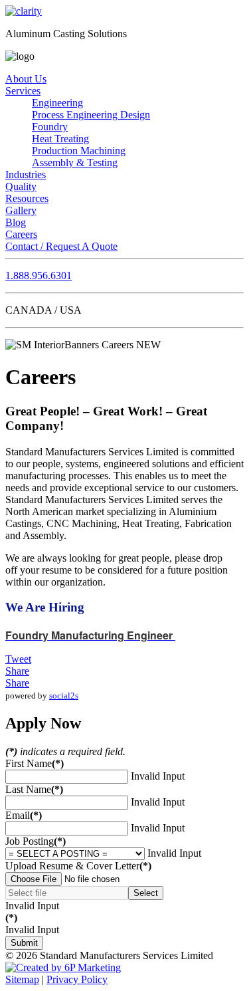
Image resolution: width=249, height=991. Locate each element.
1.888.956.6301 (38, 275)
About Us (25, 78)
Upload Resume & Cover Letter (78, 865)
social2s (63, 696)
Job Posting (35, 841)
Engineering (57, 102)
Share (17, 671)
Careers (21, 234)
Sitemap (22, 979)
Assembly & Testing (75, 162)
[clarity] (23, 11)
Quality (21, 186)
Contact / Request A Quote (61, 246)
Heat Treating (60, 138)
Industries (25, 174)
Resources (26, 198)
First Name (34, 763)
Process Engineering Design (91, 114)
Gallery (21, 210)
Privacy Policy (77, 979)
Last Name (34, 789)
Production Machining (78, 150)
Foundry (50, 126)
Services (23, 90)
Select (145, 893)
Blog (15, 222)
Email (23, 815)
